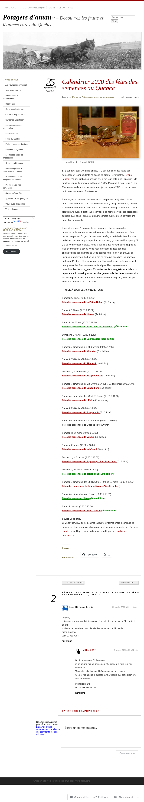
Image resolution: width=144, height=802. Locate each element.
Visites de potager (13, 209)
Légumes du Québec (14, 149)
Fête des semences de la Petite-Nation (82, 302)
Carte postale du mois (14, 109)
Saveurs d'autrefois (13, 193)
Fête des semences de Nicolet (78, 314)
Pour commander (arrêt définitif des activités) (48, 8)
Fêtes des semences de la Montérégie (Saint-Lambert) (91, 486)
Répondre (67, 641)
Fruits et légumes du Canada (17, 144)
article (66, 531)
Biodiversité (10, 104)
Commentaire (127, 753)
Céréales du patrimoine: (15, 115)
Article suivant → (129, 582)
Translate (25, 222)
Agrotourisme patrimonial (16, 85)
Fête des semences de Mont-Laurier (81, 510)
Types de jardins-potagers (16, 199)
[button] (100, 132)
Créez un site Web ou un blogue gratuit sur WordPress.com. (61, 781)
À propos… (11, 8)
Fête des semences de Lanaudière (81, 388)
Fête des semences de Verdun (78, 437)
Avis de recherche (13, 90)
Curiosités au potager (14, 120)
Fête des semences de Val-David (79, 449)
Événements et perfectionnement (98, 97)
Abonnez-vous (11, 251)
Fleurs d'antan (11, 133)
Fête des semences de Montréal (79, 351)
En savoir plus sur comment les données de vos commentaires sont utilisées (48, 731)
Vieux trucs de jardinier (15, 204)
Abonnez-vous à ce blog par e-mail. (15, 229)
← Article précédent (73, 582)
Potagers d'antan (27, 17)
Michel (75, 97)
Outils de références (14, 163)
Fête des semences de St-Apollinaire (82, 375)
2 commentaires (131, 97)
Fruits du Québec (12, 139)
